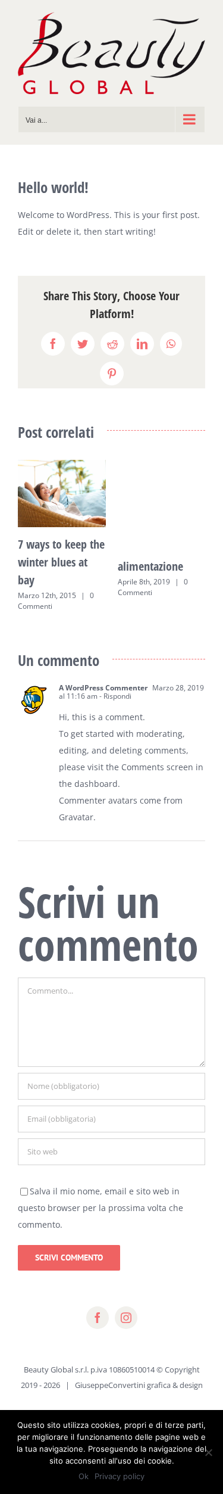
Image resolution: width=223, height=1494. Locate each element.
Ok (83, 1476)
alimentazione (150, 566)
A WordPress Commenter (103, 688)
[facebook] (97, 1317)
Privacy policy (120, 1476)
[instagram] (126, 1317)
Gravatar (76, 817)
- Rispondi (114, 696)
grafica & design (175, 1385)
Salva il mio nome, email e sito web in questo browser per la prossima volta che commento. (100, 1207)
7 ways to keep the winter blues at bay (61, 562)
